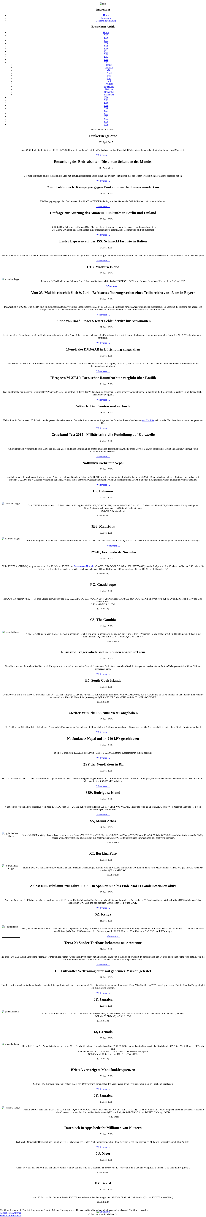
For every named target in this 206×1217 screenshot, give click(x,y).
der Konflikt (148, 420)
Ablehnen (16, 1213)
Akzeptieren (6, 1213)
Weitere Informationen (10, 1215)
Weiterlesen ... (103, 155)
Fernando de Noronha (84, 566)
